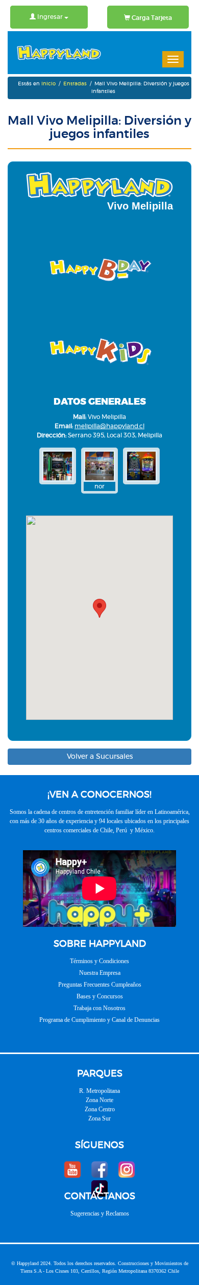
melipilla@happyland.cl (109, 426)
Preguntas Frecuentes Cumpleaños (99, 984)
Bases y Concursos (100, 996)
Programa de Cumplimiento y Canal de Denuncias (99, 1019)
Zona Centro (100, 1109)
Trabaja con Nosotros (99, 1008)
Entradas (75, 83)
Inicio (48, 83)
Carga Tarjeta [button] (151, 18)
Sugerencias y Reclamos (99, 1213)
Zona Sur (99, 1118)
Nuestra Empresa (99, 972)
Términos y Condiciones (99, 961)
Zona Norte (99, 1100)
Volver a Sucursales (100, 756)
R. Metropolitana (99, 1090)
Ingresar (50, 17)
